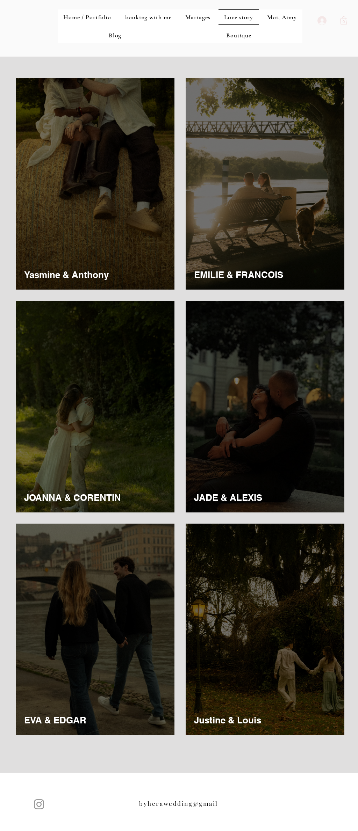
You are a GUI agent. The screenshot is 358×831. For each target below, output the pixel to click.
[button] (343, 20)
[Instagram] (39, 804)
